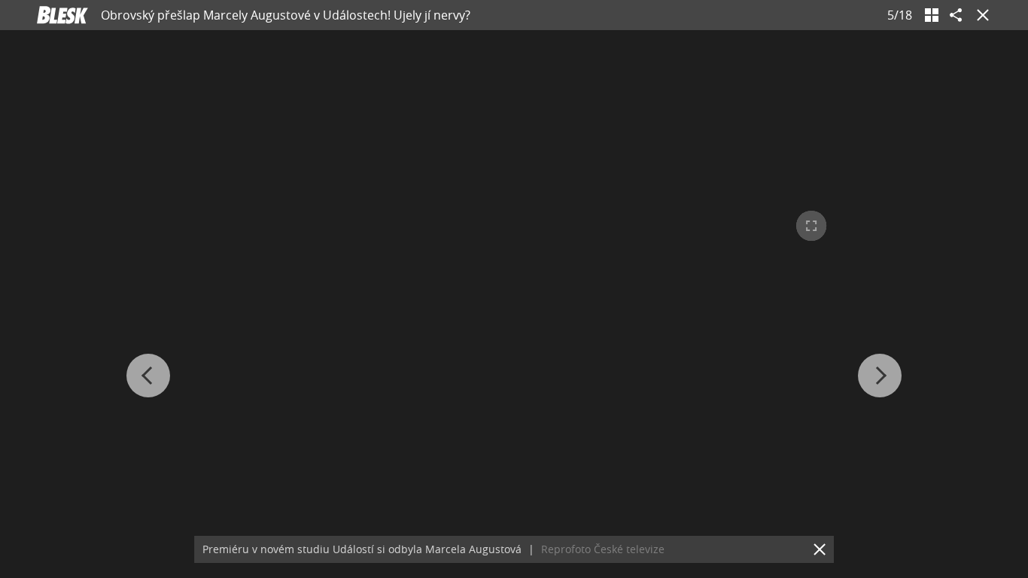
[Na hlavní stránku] (62, 15)
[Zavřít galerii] (979, 15)
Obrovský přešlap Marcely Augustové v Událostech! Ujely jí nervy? (285, 15)
